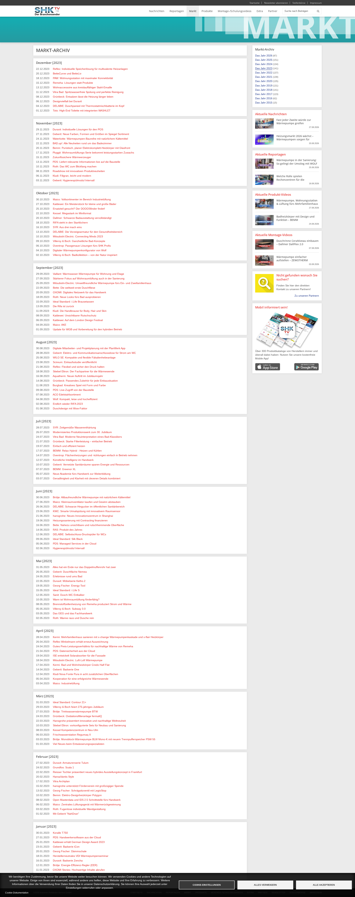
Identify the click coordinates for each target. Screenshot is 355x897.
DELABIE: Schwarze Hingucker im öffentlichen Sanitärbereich (89, 506)
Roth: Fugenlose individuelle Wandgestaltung (79, 809)
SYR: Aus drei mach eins (67, 227)
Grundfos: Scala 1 (63, 767)
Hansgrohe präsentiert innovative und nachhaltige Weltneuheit (89, 720)
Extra (260, 11)
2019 (269, 85)
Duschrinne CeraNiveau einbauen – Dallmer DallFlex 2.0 (297, 242)
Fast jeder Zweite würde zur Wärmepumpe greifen (293, 121)
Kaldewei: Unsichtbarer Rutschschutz (74, 315)
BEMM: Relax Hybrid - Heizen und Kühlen (77, 450)
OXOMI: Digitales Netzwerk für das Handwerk (79, 292)
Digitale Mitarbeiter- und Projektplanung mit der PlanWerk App (89, 348)
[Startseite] (47, 11)
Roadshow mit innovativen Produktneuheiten (79, 171)
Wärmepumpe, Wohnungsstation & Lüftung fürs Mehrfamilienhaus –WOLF (297, 204)
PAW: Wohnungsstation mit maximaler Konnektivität (83, 78)
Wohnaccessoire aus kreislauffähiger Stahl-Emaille (82, 87)
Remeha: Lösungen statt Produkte (73, 82)
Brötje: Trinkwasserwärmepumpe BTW (75, 711)
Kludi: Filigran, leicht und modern (72, 175)
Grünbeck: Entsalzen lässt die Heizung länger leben (83, 96)
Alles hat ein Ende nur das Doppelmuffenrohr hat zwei (84, 567)
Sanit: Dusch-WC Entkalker (68, 594)
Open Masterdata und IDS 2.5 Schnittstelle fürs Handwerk (87, 799)
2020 (269, 81)
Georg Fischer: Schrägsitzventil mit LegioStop (79, 790)
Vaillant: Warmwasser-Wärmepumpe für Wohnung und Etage (88, 273)
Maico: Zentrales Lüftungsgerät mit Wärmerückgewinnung (87, 804)
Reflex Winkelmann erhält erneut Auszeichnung (80, 641)
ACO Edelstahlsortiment (67, 394)
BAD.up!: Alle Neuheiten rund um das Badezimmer (82, 143)
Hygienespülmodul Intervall (68, 548)
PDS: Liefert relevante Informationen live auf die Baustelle (86, 161)
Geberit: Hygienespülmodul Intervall (73, 180)
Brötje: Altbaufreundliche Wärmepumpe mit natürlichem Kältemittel (91, 497)
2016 (269, 98)
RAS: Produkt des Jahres (67, 529)
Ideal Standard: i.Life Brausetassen (73, 301)
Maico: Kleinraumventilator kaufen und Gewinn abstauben (87, 501)
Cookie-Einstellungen (207, 885)
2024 (269, 64)
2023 (269, 68)
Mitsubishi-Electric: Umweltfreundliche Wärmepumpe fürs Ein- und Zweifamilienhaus (102, 283)
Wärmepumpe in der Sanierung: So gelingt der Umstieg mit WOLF (296, 161)
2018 (269, 89)
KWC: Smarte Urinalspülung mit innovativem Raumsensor (86, 511)
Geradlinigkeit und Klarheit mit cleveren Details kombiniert (86, 478)
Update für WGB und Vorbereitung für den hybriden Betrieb (87, 329)
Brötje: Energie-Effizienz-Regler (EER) (75, 865)
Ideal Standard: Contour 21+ (69, 702)
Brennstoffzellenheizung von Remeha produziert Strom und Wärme (92, 604)
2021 (269, 76)
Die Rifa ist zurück (63, 306)
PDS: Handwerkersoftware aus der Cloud (77, 837)
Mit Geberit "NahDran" (66, 813)
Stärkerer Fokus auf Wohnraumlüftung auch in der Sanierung (88, 278)
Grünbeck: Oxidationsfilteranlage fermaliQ (77, 716)
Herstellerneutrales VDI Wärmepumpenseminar (80, 855)
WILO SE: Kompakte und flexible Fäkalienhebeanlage (84, 357)
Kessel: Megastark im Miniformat (72, 213)
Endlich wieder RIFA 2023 (68, 403)
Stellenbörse (299, 2)
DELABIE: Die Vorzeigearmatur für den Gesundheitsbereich (87, 231)
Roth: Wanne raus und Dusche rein (73, 618)
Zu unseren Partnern (307, 295)
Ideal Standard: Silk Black (68, 538)
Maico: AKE (59, 324)
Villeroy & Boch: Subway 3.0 (69, 608)
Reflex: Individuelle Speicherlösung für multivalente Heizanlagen (90, 68)
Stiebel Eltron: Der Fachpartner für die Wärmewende (83, 371)
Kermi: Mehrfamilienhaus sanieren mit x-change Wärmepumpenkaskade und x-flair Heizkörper (108, 637)
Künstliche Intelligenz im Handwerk (73, 459)
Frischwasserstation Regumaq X (72, 734)
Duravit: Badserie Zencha (68, 860)
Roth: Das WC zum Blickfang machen (75, 166)
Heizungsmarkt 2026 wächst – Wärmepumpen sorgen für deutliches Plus (294, 139)
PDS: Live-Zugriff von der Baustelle (73, 389)
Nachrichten (156, 11)
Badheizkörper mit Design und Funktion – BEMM (295, 218)
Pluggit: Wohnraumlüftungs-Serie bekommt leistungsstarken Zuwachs (93, 152)
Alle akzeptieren (324, 885)
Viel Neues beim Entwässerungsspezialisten (78, 743)
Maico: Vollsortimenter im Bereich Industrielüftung (82, 199)
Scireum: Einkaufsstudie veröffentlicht (75, 362)
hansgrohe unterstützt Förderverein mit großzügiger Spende (88, 785)
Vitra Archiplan (61, 781)
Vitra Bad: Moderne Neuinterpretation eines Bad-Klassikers (87, 436)
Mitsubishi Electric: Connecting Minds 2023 (78, 236)
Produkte (207, 11)
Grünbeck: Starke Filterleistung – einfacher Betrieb (82, 441)
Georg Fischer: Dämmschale (70, 851)
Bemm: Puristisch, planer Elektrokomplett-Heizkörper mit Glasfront (91, 147)
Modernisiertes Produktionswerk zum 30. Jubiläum (82, 432)
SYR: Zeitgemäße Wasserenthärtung (74, 427)
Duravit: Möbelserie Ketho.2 (69, 580)
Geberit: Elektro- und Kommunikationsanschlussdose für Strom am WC (94, 352)
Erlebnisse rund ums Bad (67, 576)
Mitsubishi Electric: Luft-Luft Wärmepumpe (77, 660)
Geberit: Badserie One (66, 669)
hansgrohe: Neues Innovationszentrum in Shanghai (83, 515)
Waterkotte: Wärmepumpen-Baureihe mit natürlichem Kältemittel (90, 138)
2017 (269, 94)
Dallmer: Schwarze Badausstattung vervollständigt (82, 217)
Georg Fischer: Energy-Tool (69, 585)
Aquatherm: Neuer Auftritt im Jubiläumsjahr (78, 376)
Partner (272, 11)
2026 (269, 55)
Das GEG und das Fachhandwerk (72, 613)
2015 (269, 102)
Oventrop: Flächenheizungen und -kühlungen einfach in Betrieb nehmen (95, 455)
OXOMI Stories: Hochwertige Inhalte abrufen (79, 869)
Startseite (255, 2)
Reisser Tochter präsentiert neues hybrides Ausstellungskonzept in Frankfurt (97, 772)
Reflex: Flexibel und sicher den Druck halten (78, 366)
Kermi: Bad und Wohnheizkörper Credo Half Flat (81, 664)
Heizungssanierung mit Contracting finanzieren (80, 520)
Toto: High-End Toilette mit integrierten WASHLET (82, 110)
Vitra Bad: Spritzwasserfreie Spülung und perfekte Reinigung (88, 92)
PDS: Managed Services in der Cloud (74, 543)
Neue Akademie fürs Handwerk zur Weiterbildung (81, 473)
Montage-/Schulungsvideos (234, 11)
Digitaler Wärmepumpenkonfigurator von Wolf (79, 250)
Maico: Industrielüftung (66, 683)
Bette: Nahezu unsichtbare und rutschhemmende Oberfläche (88, 525)
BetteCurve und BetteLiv (67, 73)
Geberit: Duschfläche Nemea (70, 571)
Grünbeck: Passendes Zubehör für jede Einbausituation (85, 380)
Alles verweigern (265, 885)
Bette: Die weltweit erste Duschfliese (74, 287)
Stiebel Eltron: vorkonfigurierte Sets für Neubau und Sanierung (89, 725)
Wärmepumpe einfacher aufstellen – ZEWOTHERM (292, 258)
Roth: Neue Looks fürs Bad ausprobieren (77, 296)
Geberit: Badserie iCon (66, 846)
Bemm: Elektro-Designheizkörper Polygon (77, 795)
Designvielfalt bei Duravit (67, 101)
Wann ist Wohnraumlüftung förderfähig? (76, 599)
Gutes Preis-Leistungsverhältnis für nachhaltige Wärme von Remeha (93, 646)
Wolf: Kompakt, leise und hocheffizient (75, 399)
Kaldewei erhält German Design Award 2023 (79, 842)
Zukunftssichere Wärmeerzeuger (72, 157)
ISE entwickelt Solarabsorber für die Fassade (79, 655)
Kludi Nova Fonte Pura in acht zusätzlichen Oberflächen (85, 674)
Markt (192, 11)
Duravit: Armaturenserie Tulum (71, 762)
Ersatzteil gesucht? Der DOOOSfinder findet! (79, 208)
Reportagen (177, 11)
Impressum (316, 2)
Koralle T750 (60, 832)
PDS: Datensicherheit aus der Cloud (74, 650)
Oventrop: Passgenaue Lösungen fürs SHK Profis (82, 245)
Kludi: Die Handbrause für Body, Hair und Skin (79, 310)
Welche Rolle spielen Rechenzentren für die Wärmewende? (290, 179)
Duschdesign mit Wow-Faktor (70, 408)
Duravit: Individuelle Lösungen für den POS (78, 129)
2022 (269, 72)
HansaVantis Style (63, 776)
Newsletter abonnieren (276, 2)
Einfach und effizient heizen (69, 446)
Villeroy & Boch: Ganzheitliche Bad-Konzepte (79, 241)
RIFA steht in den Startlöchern (70, 222)
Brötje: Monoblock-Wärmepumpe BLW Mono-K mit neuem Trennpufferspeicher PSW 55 (104, 739)
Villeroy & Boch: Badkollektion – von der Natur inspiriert (85, 254)
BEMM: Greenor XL (64, 469)
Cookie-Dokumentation (16, 892)
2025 (269, 59)
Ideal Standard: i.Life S (66, 590)
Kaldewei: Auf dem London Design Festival (78, 320)
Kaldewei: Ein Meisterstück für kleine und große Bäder (84, 204)
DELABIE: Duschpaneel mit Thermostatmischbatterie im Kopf (88, 105)
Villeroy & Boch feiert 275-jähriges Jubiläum (78, 706)
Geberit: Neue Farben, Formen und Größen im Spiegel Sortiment (91, 134)
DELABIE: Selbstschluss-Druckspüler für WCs (79, 534)
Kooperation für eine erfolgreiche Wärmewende (80, 678)
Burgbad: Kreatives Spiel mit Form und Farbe (79, 385)
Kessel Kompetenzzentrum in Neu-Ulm (75, 730)
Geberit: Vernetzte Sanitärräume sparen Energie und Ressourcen (91, 464)
